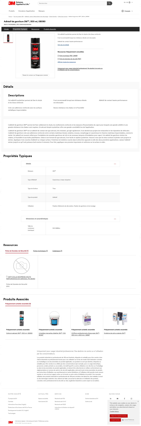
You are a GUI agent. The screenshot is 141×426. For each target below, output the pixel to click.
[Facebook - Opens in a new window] (124, 398)
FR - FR (126, 2)
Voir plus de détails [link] (63, 45)
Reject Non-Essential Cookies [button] (118, 415)
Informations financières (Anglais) (17, 404)
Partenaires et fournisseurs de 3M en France (20, 407)
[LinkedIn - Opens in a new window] (110, 398)
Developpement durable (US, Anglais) (18, 410)
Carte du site (88, 401)
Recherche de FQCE (60, 404)
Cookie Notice (114, 411)
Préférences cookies (43, 421)
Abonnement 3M (43, 401)
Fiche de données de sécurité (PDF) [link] (70, 59)
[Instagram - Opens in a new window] (131, 398)
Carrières (10, 401)
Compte (127, 11)
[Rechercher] (109, 3)
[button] (128, 419)
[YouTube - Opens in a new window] (117, 398)
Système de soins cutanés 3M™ (114, 333)
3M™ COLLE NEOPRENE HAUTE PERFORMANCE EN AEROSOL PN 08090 (20, 278)
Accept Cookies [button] (115, 420)
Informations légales (20, 421)
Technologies (11, 413)
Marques (42, 11)
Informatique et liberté (31, 421)
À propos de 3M (12, 398)
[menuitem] (6, 29)
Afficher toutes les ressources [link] (67, 62)
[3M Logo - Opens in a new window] (19, 3)
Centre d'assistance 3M (91, 398)
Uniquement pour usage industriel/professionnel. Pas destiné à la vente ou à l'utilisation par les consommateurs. (80, 69)
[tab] (16, 251)
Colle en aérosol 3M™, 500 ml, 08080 (19, 333)
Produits (12, 11)
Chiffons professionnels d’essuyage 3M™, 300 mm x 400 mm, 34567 (85, 334)
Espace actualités (43, 398)
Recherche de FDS (60, 398)
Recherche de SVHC (60, 401)
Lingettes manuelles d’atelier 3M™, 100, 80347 (52, 334)
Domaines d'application (26, 11)
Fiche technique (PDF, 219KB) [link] (68, 56)
